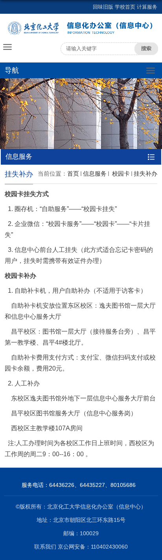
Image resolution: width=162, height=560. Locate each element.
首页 (73, 173)
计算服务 (147, 7)
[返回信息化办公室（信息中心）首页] (81, 28)
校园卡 (120, 173)
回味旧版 (103, 7)
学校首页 (125, 7)
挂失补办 (145, 173)
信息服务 (95, 173)
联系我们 (46, 546)
